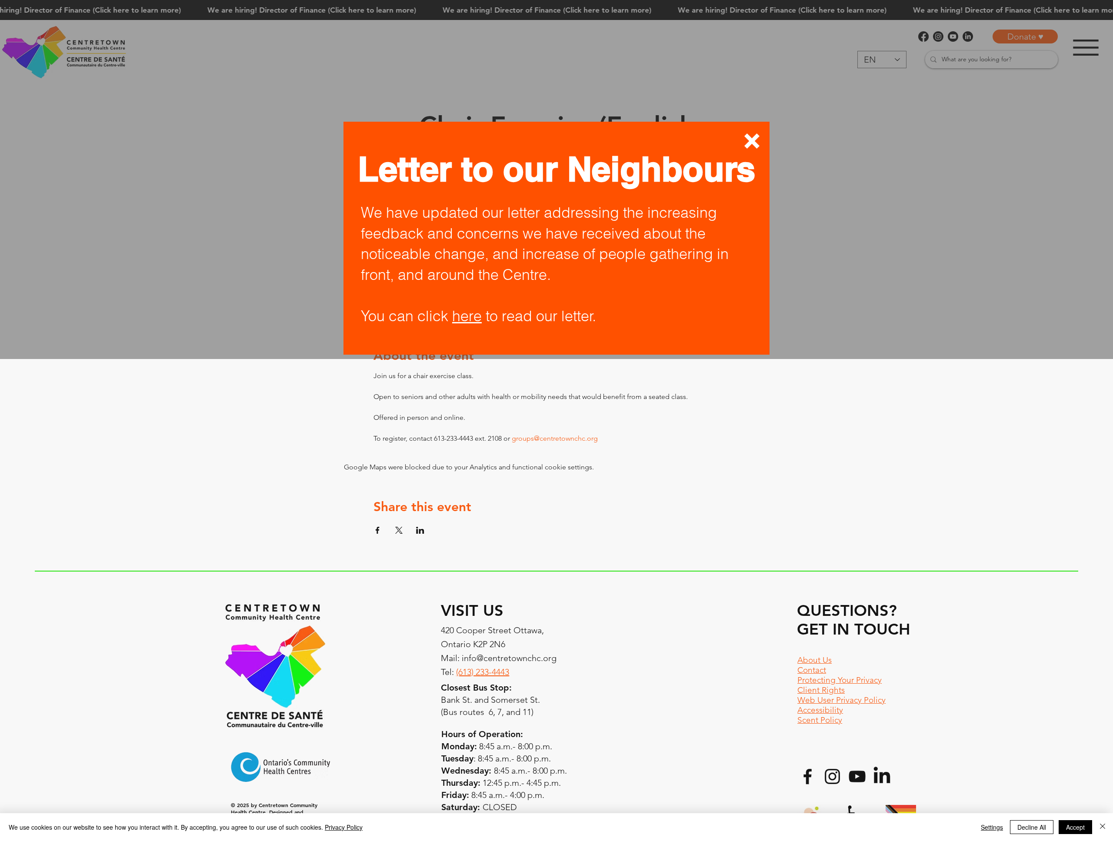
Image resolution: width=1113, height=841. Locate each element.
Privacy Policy (344, 827)
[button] (752, 141)
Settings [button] (992, 827)
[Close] (1102, 827)
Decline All (1031, 827)
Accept (1075, 827)
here (467, 316)
